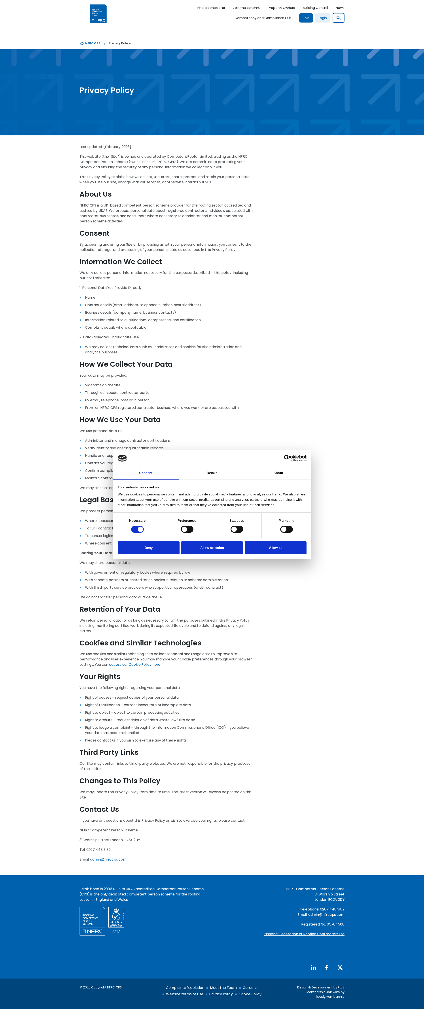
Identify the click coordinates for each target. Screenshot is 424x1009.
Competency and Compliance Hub (263, 17)
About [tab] (278, 473)
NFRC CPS (92, 43)
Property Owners (281, 7)
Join (306, 17)
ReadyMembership (330, 996)
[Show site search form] (338, 18)
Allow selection (212, 548)
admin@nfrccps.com (108, 859)
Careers (250, 987)
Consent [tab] (145, 473)
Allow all (275, 548)
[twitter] (340, 967)
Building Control (315, 7)
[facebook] (326, 967)
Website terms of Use (184, 994)
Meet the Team (223, 987)
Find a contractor (211, 7)
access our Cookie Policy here (134, 664)
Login (323, 17)
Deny (149, 548)
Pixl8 (341, 987)
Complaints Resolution (185, 987)
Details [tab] (212, 473)
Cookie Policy (250, 994)
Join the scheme (246, 7)
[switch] (187, 529)
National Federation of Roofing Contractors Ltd (304, 934)
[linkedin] (313, 967)
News (340, 7)
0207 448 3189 (332, 909)
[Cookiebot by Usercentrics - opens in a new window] (287, 458)
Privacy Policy (221, 994)
